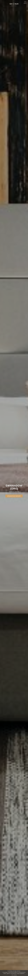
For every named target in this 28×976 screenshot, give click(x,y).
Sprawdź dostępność (14, 496)
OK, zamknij (14, 974)
